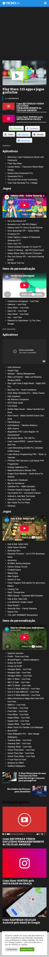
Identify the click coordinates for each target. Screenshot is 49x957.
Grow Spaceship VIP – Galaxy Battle (23, 231)
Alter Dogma (13, 576)
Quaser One (13, 612)
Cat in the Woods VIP (17, 221)
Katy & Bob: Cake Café (17, 599)
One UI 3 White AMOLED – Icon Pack (24, 695)
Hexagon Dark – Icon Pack (19, 672)
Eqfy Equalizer (14, 396)
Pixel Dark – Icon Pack (18, 711)
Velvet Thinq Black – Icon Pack (21, 750)
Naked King (13, 573)
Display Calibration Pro (18, 467)
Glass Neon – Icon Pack (18, 314)
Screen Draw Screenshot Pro (20, 173)
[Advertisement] (24, 33)
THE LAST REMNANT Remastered (23, 615)
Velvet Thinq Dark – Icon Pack (21, 753)
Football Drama (14, 570)
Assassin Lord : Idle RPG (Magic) (22, 224)
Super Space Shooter (17, 547)
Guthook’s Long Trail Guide (19, 499)
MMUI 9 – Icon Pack (17, 705)
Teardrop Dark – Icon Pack (19, 743)
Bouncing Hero (14, 550)
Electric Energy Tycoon (17, 567)
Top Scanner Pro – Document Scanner (24, 493)
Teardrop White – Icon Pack (20, 747)
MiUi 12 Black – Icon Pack (19, 679)
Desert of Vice (14, 579)
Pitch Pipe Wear (15, 163)
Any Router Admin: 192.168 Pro (21, 438)
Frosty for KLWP (15, 666)
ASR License (13, 428)
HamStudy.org (14, 422)
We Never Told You (16, 263)
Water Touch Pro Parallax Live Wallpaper (25, 727)
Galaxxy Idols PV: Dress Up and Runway (25, 227)
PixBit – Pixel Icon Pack (18, 656)
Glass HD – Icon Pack (17, 311)
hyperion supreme (15, 653)
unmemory (12, 560)
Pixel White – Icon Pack (18, 714)
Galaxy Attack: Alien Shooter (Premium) (25, 253)
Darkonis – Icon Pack (17, 304)
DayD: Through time (16, 592)
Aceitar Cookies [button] (27, 949)
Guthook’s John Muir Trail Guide (21, 496)
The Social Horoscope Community (22, 179)
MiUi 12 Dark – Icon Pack (19, 682)
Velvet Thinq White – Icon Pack (21, 756)
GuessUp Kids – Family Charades (22, 608)
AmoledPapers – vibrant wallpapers (23, 660)
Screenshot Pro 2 (15, 176)
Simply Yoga (13, 370)
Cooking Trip (13, 589)
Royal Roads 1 (14, 605)
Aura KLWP (12, 730)
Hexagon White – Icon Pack (20, 676)
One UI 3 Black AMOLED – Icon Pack (24, 689)
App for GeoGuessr (16, 483)
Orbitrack (11, 506)
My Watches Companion (18, 399)
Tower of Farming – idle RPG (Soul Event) (26, 250)
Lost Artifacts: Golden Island (20, 602)
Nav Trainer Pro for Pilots (19, 502)
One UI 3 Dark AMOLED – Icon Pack (23, 692)
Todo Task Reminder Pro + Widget (23, 183)
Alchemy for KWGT (16, 763)
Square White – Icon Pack (19, 724)
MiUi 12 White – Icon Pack (19, 685)
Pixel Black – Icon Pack (18, 708)
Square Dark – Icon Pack (18, 721)
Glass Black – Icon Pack (18, 307)
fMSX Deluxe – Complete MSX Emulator (25, 595)
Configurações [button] (12, 949)
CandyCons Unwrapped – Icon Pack (23, 301)
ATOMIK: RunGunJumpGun (19, 563)
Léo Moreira (13, 98)
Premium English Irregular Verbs (22, 490)
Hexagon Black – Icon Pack (20, 669)
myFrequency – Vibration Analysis (22, 425)
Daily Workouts (14, 367)
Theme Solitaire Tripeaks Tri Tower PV (24, 247)
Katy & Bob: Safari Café (18, 544)
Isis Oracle (12, 406)
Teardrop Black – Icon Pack (20, 740)
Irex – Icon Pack (15, 317)
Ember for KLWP (15, 663)
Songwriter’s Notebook (18, 480)
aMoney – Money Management (21, 373)
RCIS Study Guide (15, 403)
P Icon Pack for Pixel (17, 759)
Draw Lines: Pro (14, 243)
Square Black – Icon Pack (19, 717)
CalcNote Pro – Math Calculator (21, 486)
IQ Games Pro (14, 234)
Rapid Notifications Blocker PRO (22, 470)
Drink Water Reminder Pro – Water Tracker (26, 393)
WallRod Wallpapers (16, 766)
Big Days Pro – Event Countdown (22, 390)
